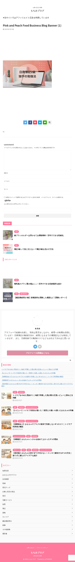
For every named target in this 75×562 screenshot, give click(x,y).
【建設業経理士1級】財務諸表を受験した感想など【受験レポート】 (41, 298)
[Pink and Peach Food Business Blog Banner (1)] (40, 122)
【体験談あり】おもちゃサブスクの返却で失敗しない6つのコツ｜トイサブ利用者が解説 (32, 376)
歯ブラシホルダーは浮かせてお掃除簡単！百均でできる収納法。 (39, 235)
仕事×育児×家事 (37, 556)
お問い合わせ (30, 547)
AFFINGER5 (48, 559)
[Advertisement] (37, 44)
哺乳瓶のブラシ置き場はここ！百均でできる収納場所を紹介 (38, 284)
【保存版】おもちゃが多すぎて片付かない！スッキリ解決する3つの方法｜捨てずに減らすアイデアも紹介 (37, 385)
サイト (6, 189)
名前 (6, 173)
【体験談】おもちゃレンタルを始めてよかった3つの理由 (21, 380)
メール (6, 181)
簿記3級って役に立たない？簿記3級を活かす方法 (33, 249)
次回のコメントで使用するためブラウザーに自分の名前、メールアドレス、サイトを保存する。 (35, 197)
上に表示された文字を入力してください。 (17, 204)
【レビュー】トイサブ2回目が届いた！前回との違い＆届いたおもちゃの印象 (28, 373)
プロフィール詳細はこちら (37, 353)
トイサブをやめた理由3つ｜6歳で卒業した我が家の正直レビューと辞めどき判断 (29, 369)
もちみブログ (38, 10)
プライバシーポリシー (42, 547)
